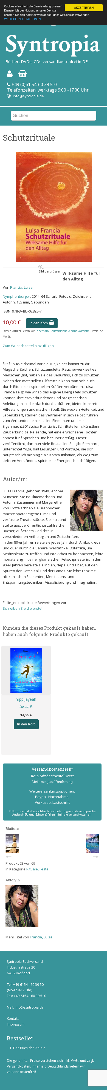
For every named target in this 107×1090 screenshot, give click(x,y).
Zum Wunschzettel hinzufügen (28, 345)
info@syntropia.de (28, 95)
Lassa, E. (26, 706)
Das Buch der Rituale (29, 1048)
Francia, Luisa (21, 287)
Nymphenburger (16, 296)
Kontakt (13, 1018)
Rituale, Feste (37, 869)
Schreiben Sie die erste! (22, 608)
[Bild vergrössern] (54, 260)
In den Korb (39, 323)
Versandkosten (18, 1066)
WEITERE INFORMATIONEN (22, 19)
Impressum (15, 1024)
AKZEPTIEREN (84, 7)
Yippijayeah (26, 699)
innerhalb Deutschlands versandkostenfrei (63, 331)
